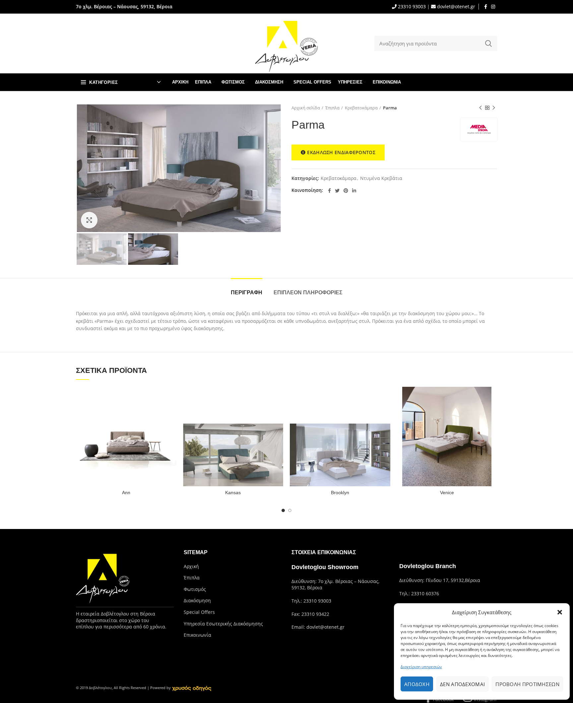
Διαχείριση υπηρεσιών (421, 667)
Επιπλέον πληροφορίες (308, 292)
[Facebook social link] (485, 6)
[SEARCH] (488, 43)
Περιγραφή (246, 292)
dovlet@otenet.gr (455, 6)
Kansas (233, 492)
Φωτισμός (195, 589)
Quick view (171, 397)
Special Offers (199, 612)
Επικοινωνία (197, 635)
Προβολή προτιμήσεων (527, 684)
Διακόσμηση (197, 600)
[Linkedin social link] (354, 190)
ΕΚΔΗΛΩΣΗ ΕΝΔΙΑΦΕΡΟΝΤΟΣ (341, 152)
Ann (126, 492)
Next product (493, 107)
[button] (559, 612)
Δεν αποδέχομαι (462, 684)
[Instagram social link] (493, 6)
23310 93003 (411, 6)
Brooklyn (340, 492)
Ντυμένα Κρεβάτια (381, 178)
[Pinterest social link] (346, 190)
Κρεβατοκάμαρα (361, 108)
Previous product (480, 107)
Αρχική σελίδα (305, 108)
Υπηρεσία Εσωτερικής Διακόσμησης (223, 623)
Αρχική (191, 566)
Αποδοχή (416, 684)
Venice (447, 492)
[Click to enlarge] (89, 220)
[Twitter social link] (337, 190)
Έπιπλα (332, 108)
